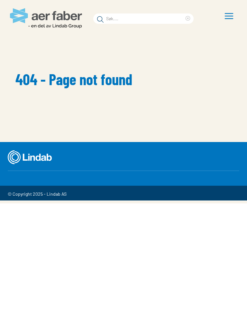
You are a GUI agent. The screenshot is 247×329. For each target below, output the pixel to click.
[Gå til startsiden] (48, 18)
